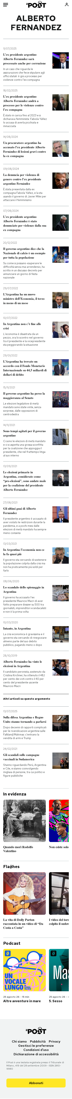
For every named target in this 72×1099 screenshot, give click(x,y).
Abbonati (36, 1083)
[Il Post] (36, 4)
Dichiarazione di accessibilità (36, 1054)
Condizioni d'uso (36, 1050)
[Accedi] (67, 4)
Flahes (11, 866)
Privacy (54, 1041)
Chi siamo (19, 1041)
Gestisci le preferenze (36, 1046)
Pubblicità (38, 1041)
